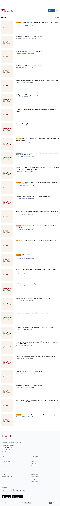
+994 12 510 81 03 (6, 449)
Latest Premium (6, 461)
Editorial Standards (36, 465)
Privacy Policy (34, 476)
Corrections (34, 468)
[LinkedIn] (20, 490)
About (32, 458)
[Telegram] (17, 490)
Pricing (3, 474)
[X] (10, 490)
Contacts (33, 463)
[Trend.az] (7, 11)
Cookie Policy (34, 481)
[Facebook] (6, 490)
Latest (3, 458)
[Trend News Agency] (6, 437)
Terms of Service (35, 474)
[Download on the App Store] (6, 496)
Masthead (33, 461)
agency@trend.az (6, 451)
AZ (53, 502)
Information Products (7, 476)
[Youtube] (13, 490)
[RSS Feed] (23, 490)
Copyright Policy (35, 479)
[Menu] (57, 10)
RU (56, 502)
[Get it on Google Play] (17, 496)
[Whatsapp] (3, 490)
